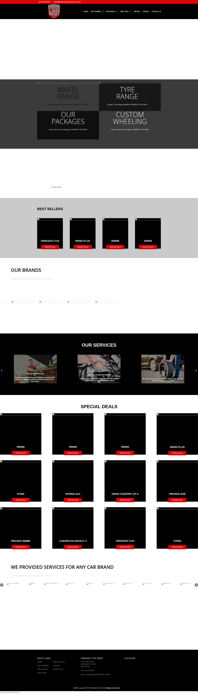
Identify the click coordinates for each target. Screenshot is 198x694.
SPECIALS (137, 12)
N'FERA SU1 (73, 494)
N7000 (20, 494)
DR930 (125, 446)
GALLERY (146, 12)
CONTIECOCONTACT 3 (73, 541)
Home (39, 662)
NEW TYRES (124, 12)
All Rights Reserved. (112, 688)
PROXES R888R (20, 541)
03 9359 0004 (44, 2)
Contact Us (58, 669)
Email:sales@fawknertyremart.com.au (95, 674)
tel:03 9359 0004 (87, 670)
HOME (85, 12)
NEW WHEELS (110, 12)
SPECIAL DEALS (59, 662)
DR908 (115, 240)
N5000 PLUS (82, 240)
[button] (1, 370)
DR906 (148, 240)
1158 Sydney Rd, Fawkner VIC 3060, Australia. (88, 663)
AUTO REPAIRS (43, 665)
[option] (35, 369)
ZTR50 (177, 541)
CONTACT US (156, 12)
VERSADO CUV (50, 240)
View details (50, 247)
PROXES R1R (177, 494)
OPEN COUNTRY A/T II (125, 494)
